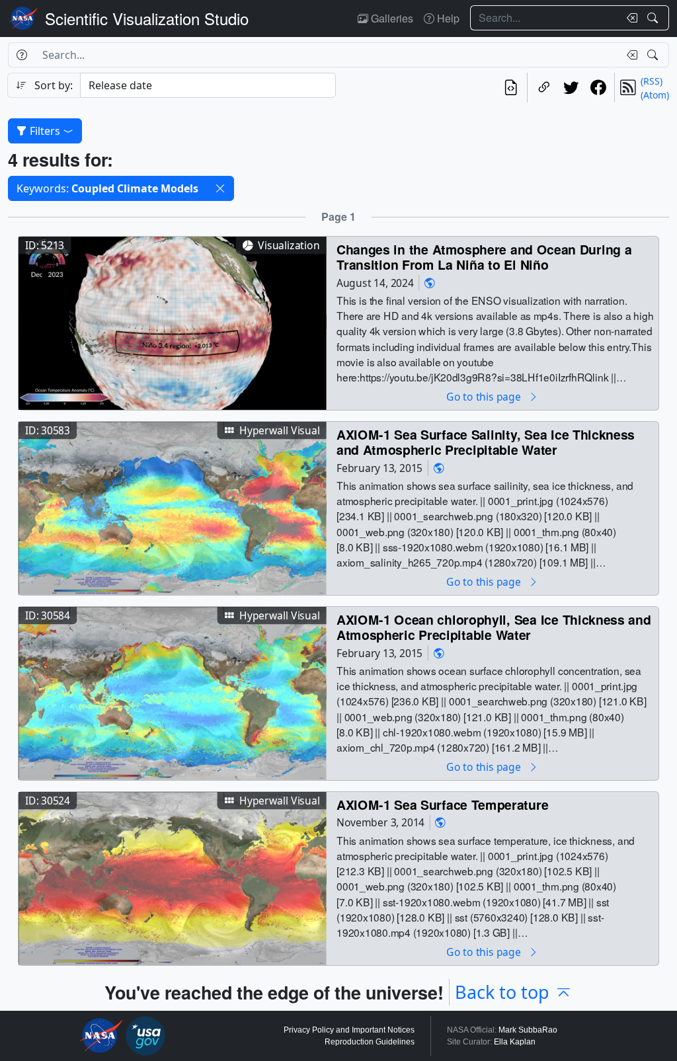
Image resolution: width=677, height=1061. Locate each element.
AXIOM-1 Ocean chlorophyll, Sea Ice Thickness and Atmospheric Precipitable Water (494, 627)
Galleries (390, 18)
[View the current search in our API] (511, 87)
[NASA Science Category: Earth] (429, 282)
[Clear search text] (629, 17)
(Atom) (655, 95)
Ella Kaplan (515, 1041)
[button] (220, 188)
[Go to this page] (173, 322)
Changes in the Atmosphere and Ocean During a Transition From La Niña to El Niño (484, 256)
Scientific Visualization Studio (147, 18)
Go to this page (484, 396)
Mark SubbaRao (527, 1030)
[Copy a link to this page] (544, 87)
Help (446, 18)
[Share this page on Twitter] (571, 87)
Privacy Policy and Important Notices (349, 1030)
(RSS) (651, 81)
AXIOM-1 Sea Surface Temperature (442, 804)
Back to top (502, 992)
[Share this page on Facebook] (598, 87)
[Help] (21, 54)
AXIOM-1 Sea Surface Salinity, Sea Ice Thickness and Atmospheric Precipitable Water (486, 441)
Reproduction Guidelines (370, 1041)
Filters (45, 131)
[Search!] (654, 17)
